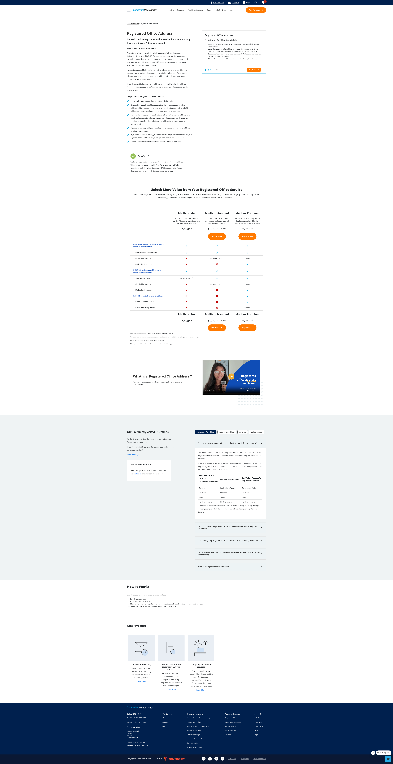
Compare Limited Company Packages (199, 718)
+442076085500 (140, 718)
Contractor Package (193, 735)
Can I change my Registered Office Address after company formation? (228, 540)
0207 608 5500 (137, 714)
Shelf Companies (192, 743)
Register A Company (176, 10)
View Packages (254, 10)
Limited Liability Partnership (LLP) (198, 726)
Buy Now (252, 70)
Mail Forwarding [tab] (256, 432)
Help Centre (259, 718)
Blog (163, 726)
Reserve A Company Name (196, 739)
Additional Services (195, 10)
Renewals (228, 735)
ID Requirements (260, 726)
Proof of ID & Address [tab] (226, 432)
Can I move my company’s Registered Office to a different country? (227, 443)
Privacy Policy (245, 759)
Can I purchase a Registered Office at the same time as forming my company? (227, 527)
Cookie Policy (232, 759)
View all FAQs (133, 454)
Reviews (165, 722)
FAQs (256, 730)
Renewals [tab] (242, 432)
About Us (165, 718)
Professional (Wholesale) (195, 747)
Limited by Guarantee (194, 730)
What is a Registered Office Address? (214, 566)
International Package (194, 722)
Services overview (133, 24)
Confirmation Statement (233, 722)
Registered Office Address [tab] (205, 432)
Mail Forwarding (230, 730)
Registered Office (231, 718)
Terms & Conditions (260, 759)
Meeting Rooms (230, 726)
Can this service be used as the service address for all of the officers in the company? (229, 553)
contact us (137, 474)
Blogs (209, 10)
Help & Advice (220, 10)
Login (232, 10)
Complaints (258, 722)
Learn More (141, 681)
